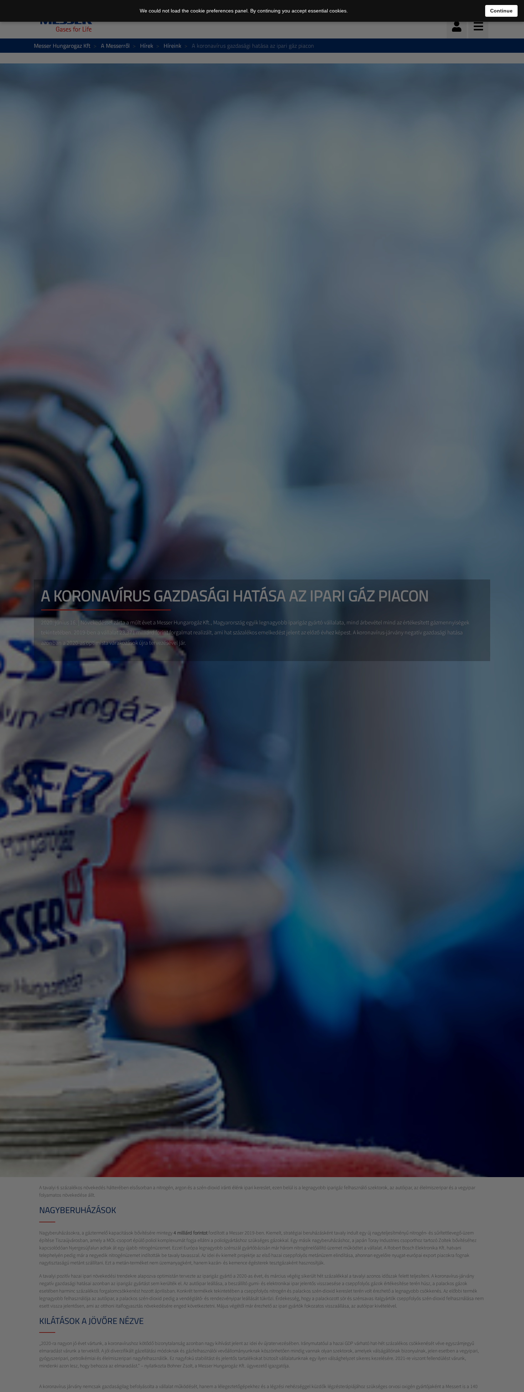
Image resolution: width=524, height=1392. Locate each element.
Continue (501, 11)
